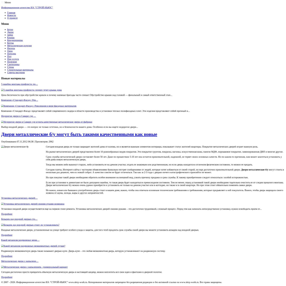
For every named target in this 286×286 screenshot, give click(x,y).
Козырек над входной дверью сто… (19, 219)
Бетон (10, 29)
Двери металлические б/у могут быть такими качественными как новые (79, 134)
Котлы (10, 43)
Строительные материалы (20, 70)
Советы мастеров (16, 72)
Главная (11, 12)
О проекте (12, 18)
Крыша (10, 37)
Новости (11, 15)
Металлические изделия (19, 45)
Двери (10, 32)
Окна (10, 51)
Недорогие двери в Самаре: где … (18, 116)
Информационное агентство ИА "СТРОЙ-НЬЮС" (27, 7)
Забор (10, 35)
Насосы (11, 48)
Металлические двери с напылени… (19, 261)
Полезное (12, 61)
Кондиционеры (15, 40)
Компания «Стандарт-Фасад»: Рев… (19, 100)
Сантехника (13, 64)
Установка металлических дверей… (19, 198)
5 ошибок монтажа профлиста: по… (19, 84)
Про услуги (13, 59)
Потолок (11, 53)
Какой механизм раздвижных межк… (20, 240)
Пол (9, 56)
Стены (10, 67)
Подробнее (6, 214)
